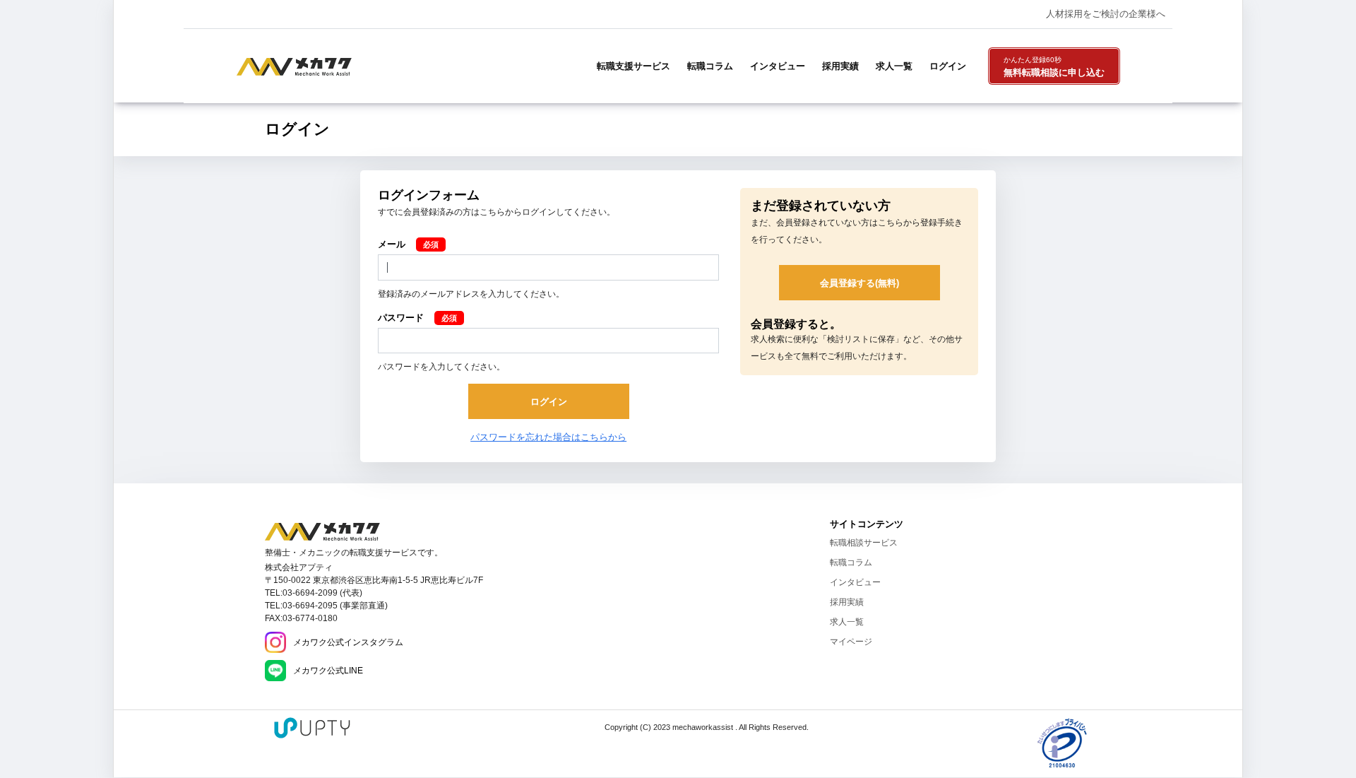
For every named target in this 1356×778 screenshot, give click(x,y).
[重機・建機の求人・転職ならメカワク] (294, 66)
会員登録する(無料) (859, 283)
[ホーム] (322, 531)
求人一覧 (894, 66)
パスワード (401, 317)
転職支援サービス (633, 66)
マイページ (851, 642)
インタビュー (777, 66)
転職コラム (710, 66)
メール (391, 244)
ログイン (947, 66)
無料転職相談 (1054, 67)
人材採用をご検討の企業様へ (1105, 13)
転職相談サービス (864, 543)
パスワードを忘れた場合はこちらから (548, 437)
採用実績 (840, 66)
